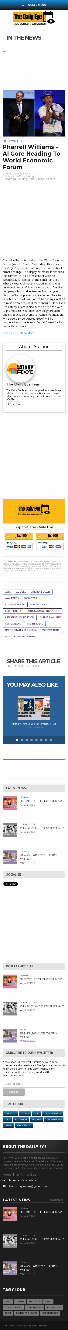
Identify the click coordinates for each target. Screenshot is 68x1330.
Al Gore (21, 591)
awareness (12, 598)
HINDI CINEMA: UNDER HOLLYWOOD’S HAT (34, 724)
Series (7, 1119)
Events (8, 1301)
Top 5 (36, 1114)
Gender (20, 1301)
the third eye (35, 623)
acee (8, 591)
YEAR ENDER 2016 (54, 1119)
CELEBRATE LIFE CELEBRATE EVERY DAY (41, 801)
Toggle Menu (36, 5)
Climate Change (14, 604)
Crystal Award (39, 604)
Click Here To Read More (18, 333)
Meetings (36, 1119)
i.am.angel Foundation (19, 617)
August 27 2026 (27, 804)
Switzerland (13, 623)
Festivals (24, 851)
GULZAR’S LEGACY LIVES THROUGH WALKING (38, 857)
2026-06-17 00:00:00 (34, 727)
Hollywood (12, 141)
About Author (34, 346)
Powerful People (52, 1114)
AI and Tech (10, 1114)
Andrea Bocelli (40, 591)
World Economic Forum (20, 636)
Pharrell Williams (50, 617)
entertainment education (43, 611)
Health (8, 1313)
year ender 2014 (34, 1307)
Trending (24, 797)
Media (48, 1301)
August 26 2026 (27, 832)
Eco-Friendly (13, 611)
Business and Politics (26, 1313)
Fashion (8, 1125)
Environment (24, 1125)
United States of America (20, 630)
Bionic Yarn (31, 598)
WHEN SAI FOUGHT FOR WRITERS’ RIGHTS (42, 828)
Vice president (51, 630)
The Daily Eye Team (19, 173)
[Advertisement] (34, 222)
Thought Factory (28, 824)
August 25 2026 (27, 862)
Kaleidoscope (54, 1307)
